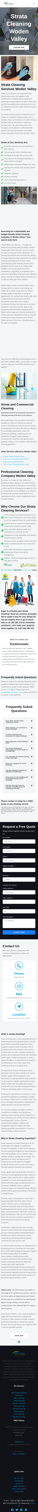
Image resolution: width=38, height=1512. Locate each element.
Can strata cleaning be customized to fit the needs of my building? (17, 749)
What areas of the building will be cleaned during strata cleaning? (17, 778)
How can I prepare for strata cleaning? (16, 764)
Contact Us (19, 1483)
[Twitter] (17, 1510)
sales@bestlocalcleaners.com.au (12, 692)
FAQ (8, 689)
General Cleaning (19, 1409)
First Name (6, 837)
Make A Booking (19, 1486)
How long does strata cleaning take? (17, 742)
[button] (19, 722)
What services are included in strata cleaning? (16, 728)
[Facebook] (12, 1510)
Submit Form (19, 932)
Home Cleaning (19, 1406)
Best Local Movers (19, 1454)
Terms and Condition (19, 1489)
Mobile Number (8, 866)
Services (5, 875)
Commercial (19, 1395)
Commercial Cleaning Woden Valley (15, 459)
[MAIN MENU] (34, 3)
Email (5, 856)
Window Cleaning (19, 1417)
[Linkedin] (26, 1510)
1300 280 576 (19, 1442)
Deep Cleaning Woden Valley (13, 462)
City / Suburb (7, 898)
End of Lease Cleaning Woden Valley (16, 464)
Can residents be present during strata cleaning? (17, 757)
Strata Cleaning (19, 1401)
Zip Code (6, 907)
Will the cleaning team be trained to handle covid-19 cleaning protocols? (15, 786)
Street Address (8, 888)
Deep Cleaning (19, 1411)
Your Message (8, 917)
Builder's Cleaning (19, 1403)
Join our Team (19, 1478)
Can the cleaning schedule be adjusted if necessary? (16, 771)
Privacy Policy (19, 1491)
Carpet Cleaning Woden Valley (13, 456)
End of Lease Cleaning (19, 1393)
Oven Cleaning (19, 1414)
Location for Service (9, 885)
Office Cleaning (19, 1398)
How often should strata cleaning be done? (14, 721)
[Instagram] (21, 1510)
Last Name (6, 847)
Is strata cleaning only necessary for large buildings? (16, 735)
